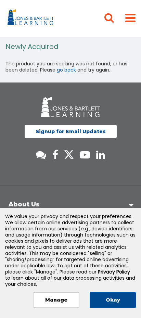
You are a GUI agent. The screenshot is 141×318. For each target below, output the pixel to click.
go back (66, 69)
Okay (113, 300)
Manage (56, 300)
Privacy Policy (114, 271)
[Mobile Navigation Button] (130, 17)
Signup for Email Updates (71, 131)
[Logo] (32, 18)
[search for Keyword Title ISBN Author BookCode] (114, 18)
